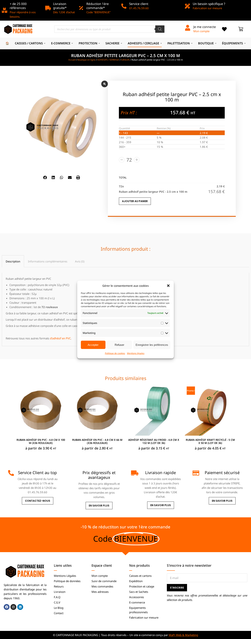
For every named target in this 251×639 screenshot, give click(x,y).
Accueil (72, 59)
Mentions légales (135, 353)
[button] (168, 285)
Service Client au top (37, 472)
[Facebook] (7, 607)
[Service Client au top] (11, 473)
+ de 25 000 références (18, 6)
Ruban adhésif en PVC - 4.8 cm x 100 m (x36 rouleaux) (41, 441)
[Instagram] (13, 607)
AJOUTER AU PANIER (135, 201)
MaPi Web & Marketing (183, 635)
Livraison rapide (160, 472)
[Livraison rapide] (134, 473)
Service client (138, 4)
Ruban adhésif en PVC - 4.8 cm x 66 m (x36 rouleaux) (97, 441)
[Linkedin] (20, 607)
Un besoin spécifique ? (209, 4)
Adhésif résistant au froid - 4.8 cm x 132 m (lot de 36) (153, 441)
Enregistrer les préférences (152, 344)
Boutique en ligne (86, 59)
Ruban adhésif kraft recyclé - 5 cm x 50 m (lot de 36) (210, 441)
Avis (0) (80, 261)
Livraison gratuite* (60, 6)
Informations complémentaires (47, 261)
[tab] (13, 261)
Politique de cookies (115, 353)
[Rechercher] (159, 29)
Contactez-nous (37, 501)
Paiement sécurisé (222, 472)
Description (13, 261)
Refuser (119, 344)
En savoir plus (99, 506)
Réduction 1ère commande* (97, 6)
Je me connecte (204, 27)
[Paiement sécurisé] (195, 473)
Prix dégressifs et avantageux (99, 475)
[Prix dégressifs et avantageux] (72, 473)
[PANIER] (240, 29)
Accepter (93, 344)
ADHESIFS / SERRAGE (108, 59)
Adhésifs (125, 59)
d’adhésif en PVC (60, 338)
